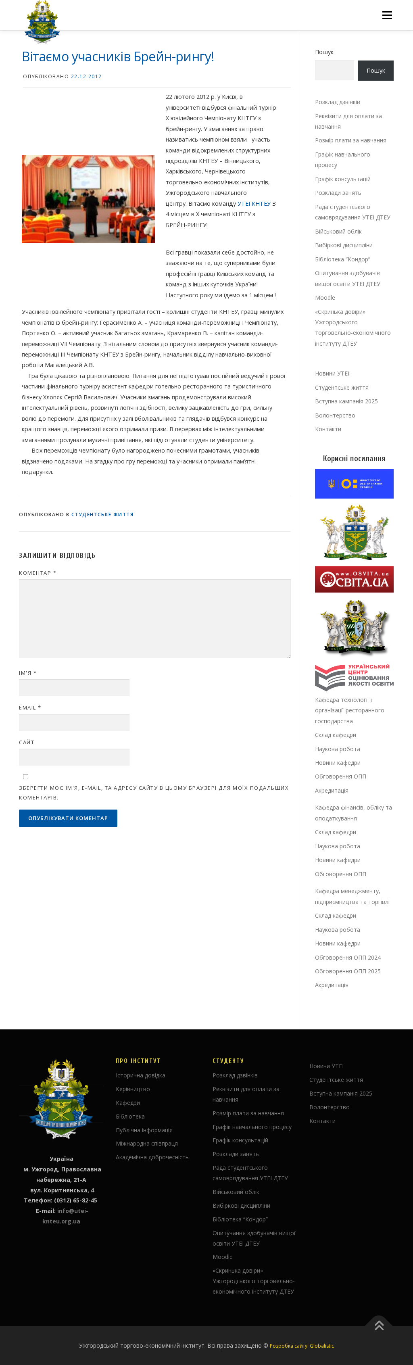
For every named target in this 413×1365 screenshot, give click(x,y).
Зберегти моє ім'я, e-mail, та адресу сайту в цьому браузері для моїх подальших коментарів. (154, 792)
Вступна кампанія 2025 (346, 401)
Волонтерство (335, 415)
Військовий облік (338, 231)
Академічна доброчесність (152, 1157)
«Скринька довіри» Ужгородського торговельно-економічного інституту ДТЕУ (254, 1281)
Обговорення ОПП (340, 776)
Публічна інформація (144, 1130)
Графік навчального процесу (252, 1127)
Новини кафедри (338, 762)
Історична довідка (140, 1075)
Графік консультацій (343, 179)
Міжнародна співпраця (147, 1143)
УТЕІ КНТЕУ (254, 203)
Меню (387, 15)
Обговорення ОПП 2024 (348, 957)
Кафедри (128, 1102)
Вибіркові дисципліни (344, 245)
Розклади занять (338, 192)
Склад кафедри (335, 735)
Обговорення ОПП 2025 (348, 971)
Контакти (328, 429)
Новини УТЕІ (332, 373)
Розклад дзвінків (337, 102)
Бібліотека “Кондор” (342, 259)
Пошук (324, 52)
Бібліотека (130, 1116)
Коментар (37, 572)
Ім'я (28, 672)
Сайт (26, 742)
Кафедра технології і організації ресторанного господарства (349, 710)
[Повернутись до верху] (379, 1326)
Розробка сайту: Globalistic (302, 1345)
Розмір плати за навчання (350, 140)
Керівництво (133, 1089)
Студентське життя (102, 514)
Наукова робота (337, 749)
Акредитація (331, 790)
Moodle (325, 297)
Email (30, 707)
